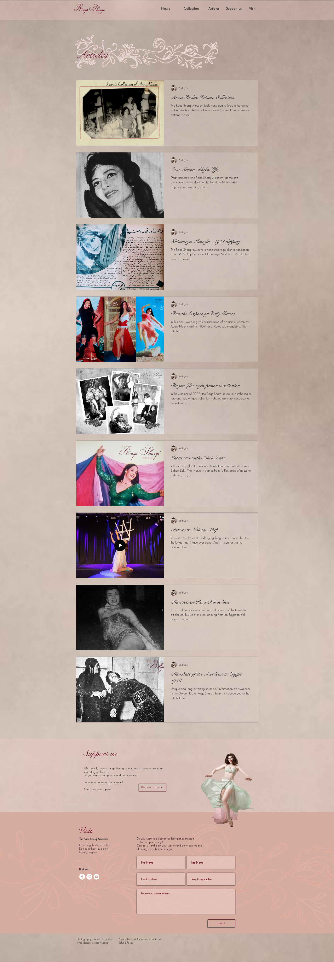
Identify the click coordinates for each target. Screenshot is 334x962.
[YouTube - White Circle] (96, 877)
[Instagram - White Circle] (89, 877)
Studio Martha (100, 942)
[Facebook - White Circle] (82, 877)
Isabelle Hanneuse (103, 939)
